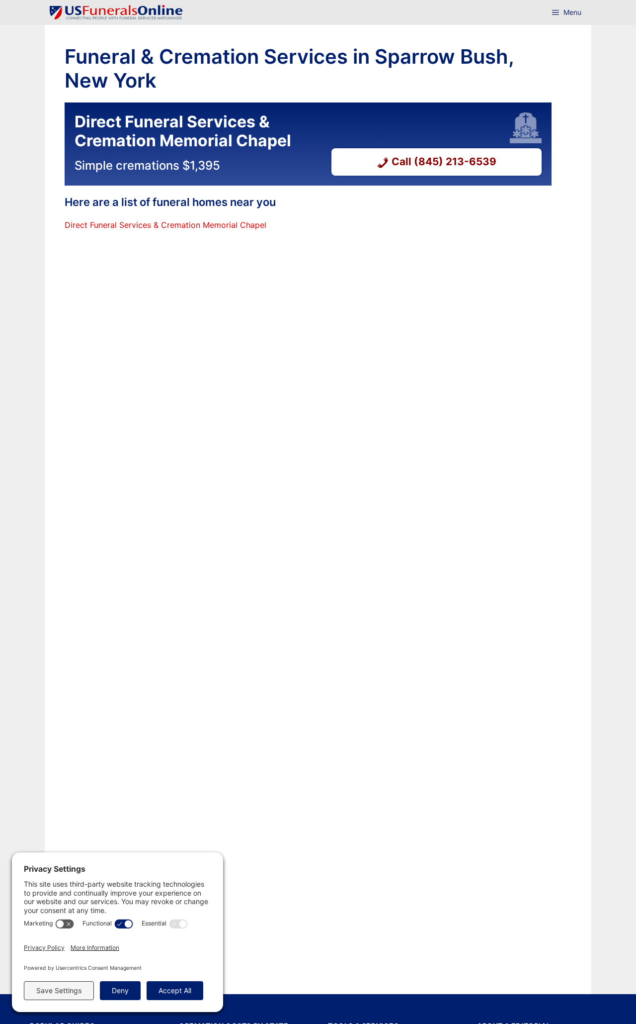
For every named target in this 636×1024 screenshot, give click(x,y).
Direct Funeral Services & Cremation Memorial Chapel (165, 225)
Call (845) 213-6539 (444, 161)
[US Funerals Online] (116, 12)
